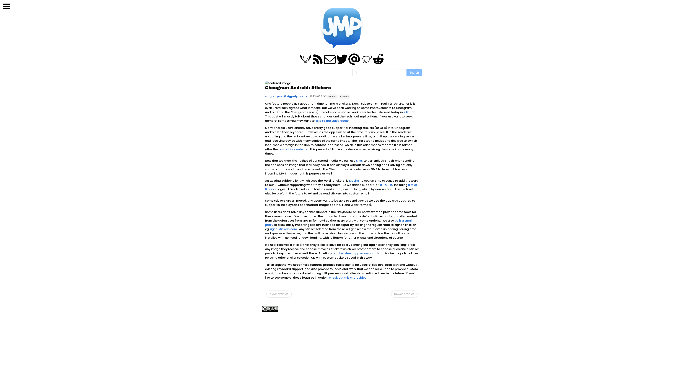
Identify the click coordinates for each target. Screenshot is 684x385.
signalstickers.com (283, 229)
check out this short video (348, 278)
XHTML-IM (386, 185)
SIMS (359, 161)
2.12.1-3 (408, 112)
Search (414, 72)
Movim (354, 181)
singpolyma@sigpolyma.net (287, 96)
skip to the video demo (332, 121)
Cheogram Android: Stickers (298, 87)
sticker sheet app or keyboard (356, 253)
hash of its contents (292, 149)
